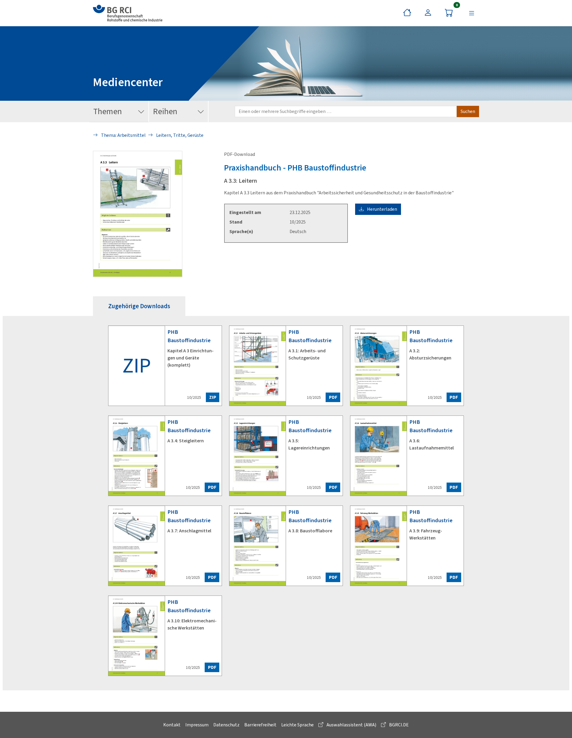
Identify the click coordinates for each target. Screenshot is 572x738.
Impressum (197, 725)
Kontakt (172, 725)
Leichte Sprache (297, 725)
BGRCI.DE (398, 725)
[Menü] (471, 13)
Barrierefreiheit (260, 725)
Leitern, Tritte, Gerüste (179, 135)
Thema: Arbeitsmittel (123, 135)
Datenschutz (226, 725)
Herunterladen (381, 209)
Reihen (165, 111)
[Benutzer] (428, 13)
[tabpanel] (286, 503)
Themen (107, 111)
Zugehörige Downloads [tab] (139, 306)
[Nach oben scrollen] (559, 725)
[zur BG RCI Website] (127, 13)
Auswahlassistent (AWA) (351, 725)
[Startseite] (407, 13)
